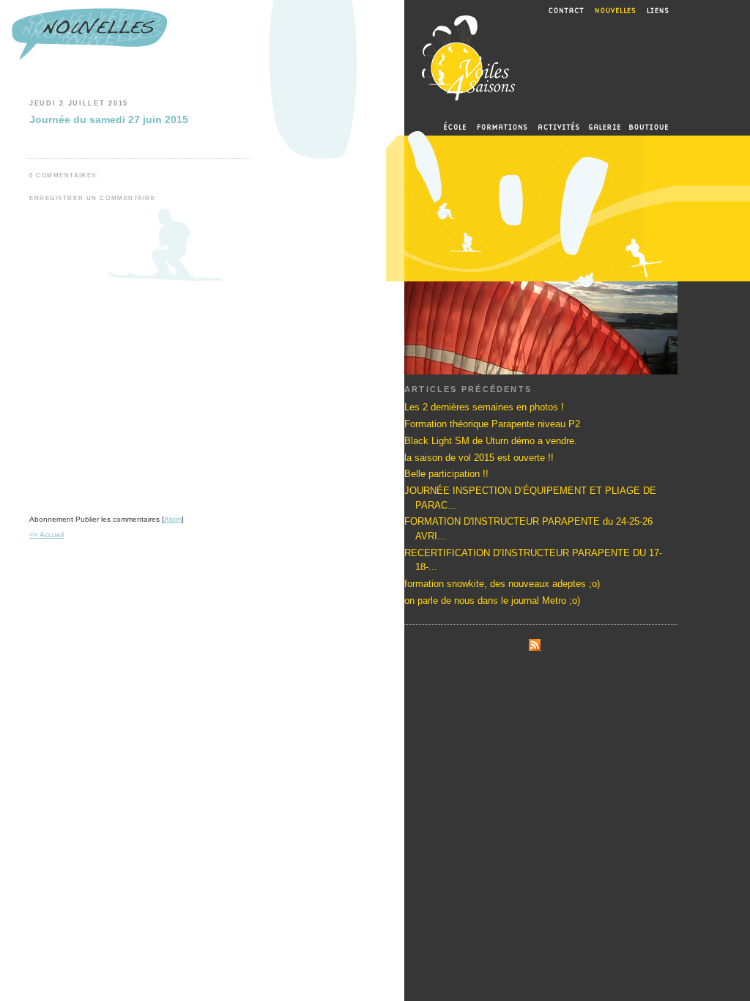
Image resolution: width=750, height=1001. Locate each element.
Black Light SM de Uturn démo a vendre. (490, 440)
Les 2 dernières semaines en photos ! (484, 407)
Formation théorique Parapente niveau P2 (492, 423)
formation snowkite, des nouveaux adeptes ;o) (502, 583)
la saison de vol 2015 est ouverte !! (479, 457)
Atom (173, 519)
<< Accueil (46, 535)
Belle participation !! (446, 473)
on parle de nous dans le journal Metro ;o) (492, 600)
